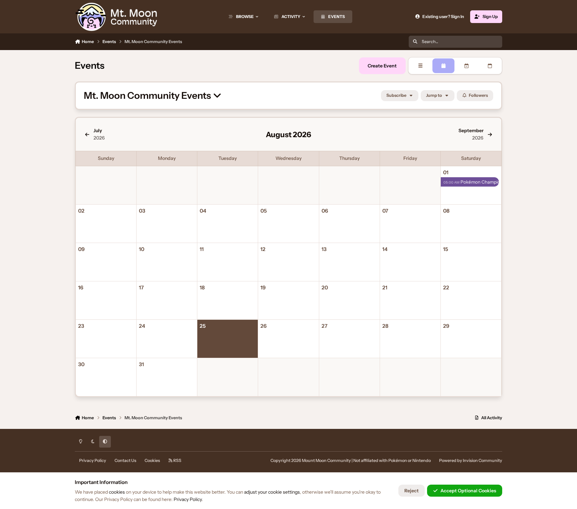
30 (81, 364)
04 (203, 211)
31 (141, 364)
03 (142, 211)
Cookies (152, 460)
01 (445, 172)
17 (141, 287)
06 (325, 211)
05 (263, 211)
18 (202, 287)
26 (263, 326)
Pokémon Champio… (471, 182)
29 (446, 326)
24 (142, 326)
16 (80, 287)
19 (263, 287)
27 (325, 326)
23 (81, 326)
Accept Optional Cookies (468, 491)
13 (324, 249)
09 (81, 249)
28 (385, 326)
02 (81, 211)
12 (262, 249)
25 (203, 326)
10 (141, 249)
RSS (177, 460)
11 (202, 249)
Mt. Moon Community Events (148, 95)
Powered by (470, 460)
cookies (117, 492)
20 (325, 287)
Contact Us (125, 460)
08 (446, 211)
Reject (411, 491)
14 (384, 249)
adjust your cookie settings (272, 492)
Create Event (382, 66)
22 (446, 287)
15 (445, 249)
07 (385, 211)
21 (384, 287)
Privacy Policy (92, 460)
